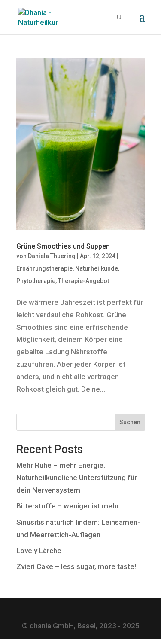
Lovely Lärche (38, 550)
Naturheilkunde (96, 268)
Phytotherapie (35, 280)
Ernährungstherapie (44, 268)
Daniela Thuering (52, 256)
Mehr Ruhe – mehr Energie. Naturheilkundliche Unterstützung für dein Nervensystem (76, 477)
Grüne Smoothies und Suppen (63, 246)
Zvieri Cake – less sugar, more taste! (76, 566)
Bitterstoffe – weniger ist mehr (67, 506)
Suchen (129, 422)
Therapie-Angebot (83, 280)
